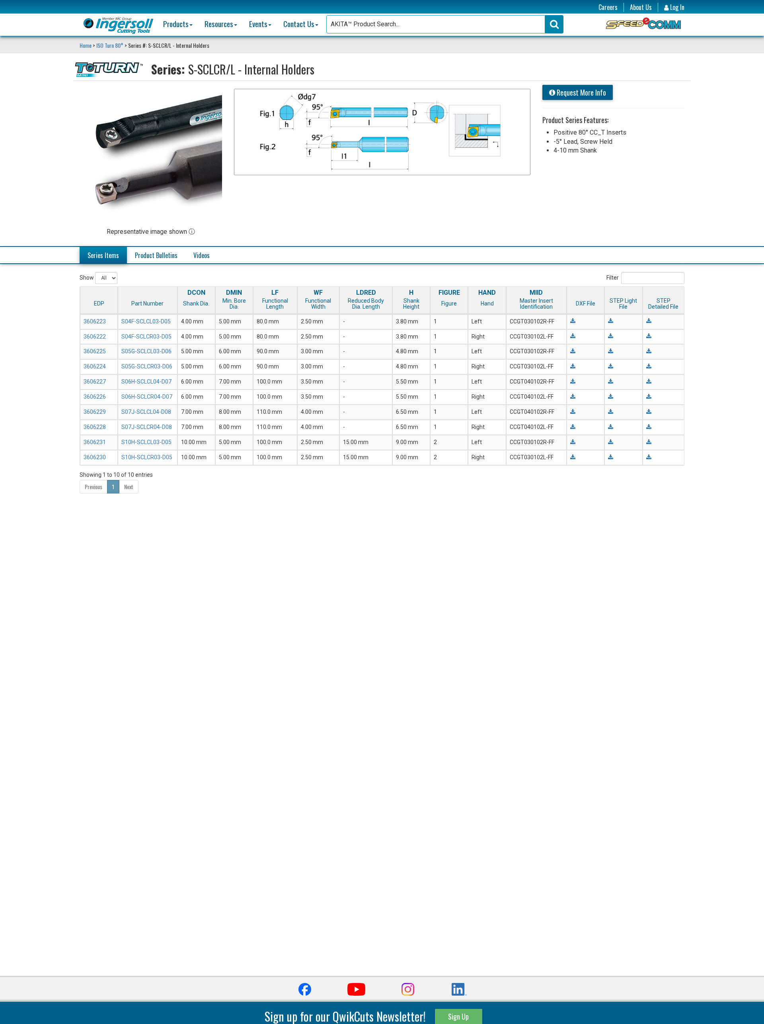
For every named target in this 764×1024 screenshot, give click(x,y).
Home (86, 45)
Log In (676, 7)
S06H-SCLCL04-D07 (146, 381)
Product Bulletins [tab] (156, 255)
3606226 (95, 397)
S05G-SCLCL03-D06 (146, 351)
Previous (93, 486)
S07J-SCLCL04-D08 (146, 412)
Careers (608, 7)
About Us (641, 7)
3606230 (95, 457)
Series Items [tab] (103, 255)
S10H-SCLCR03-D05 (146, 457)
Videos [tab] (201, 255)
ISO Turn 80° (109, 45)
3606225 (95, 351)
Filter (612, 277)
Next (128, 486)
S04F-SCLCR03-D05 (146, 336)
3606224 (95, 366)
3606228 (95, 427)
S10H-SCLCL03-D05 (146, 442)
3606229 (95, 412)
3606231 (95, 442)
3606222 (95, 336)
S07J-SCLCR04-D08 (146, 427)
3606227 (95, 381)
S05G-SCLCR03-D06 (146, 366)
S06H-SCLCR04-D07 (146, 397)
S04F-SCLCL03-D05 (146, 321)
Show (87, 277)
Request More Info (580, 92)
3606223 (95, 321)
